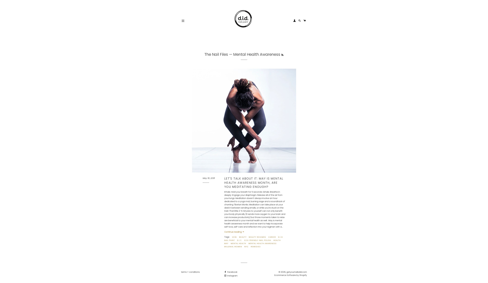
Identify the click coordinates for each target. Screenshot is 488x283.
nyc (246, 246)
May (226, 243)
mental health (238, 243)
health (277, 240)
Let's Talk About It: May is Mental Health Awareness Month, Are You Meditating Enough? (253, 182)
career (272, 237)
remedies (256, 246)
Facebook (232, 272)
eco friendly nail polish (257, 240)
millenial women (233, 246)
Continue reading (233, 231)
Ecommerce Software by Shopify (290, 275)
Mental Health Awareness (263, 243)
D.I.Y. (239, 240)
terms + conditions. (190, 272)
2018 (234, 237)
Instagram (232, 275)
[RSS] (282, 54)
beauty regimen (257, 237)
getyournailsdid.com (296, 272)
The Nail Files (216, 54)
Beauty (243, 237)
